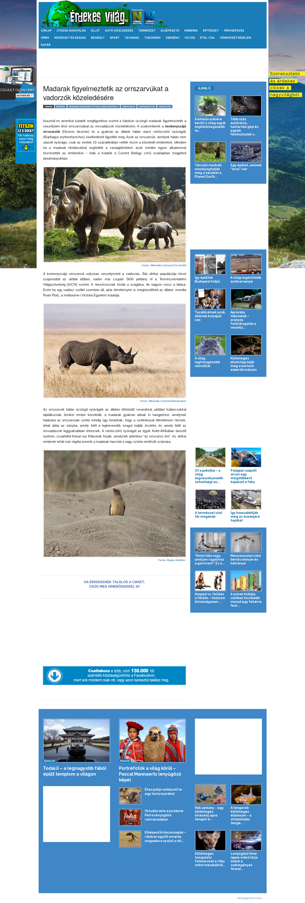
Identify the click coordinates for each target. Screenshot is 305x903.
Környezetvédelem (235, 37)
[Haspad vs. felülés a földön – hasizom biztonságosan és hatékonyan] (210, 580)
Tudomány (152, 37)
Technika (132, 37)
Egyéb (45, 44)
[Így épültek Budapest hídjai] (210, 264)
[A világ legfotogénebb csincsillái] (210, 345)
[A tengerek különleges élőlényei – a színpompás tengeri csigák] (246, 794)
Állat (95, 30)
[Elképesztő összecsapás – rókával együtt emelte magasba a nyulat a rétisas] (130, 839)
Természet (147, 30)
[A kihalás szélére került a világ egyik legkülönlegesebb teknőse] (210, 105)
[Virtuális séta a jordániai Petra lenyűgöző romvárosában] (130, 817)
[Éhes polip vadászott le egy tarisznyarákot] (130, 796)
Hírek (45, 37)
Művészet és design (70, 37)
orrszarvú (128, 106)
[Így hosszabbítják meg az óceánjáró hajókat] (246, 499)
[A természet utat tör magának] (210, 499)
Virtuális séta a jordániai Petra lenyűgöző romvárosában (164, 815)
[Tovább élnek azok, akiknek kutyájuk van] (210, 299)
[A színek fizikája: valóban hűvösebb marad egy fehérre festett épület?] (246, 580)
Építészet (211, 30)
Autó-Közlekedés (119, 30)
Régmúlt (98, 37)
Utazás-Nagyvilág (71, 30)
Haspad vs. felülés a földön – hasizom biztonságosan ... (210, 597)
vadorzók (165, 106)
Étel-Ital (207, 37)
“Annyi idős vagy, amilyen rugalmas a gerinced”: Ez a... (210, 559)
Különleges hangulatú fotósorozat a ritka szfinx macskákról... (210, 859)
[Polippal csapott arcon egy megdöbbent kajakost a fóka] (246, 457)
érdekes (60, 106)
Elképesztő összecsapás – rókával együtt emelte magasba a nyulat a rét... (165, 837)
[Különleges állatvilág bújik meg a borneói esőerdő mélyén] (246, 345)
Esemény (173, 37)
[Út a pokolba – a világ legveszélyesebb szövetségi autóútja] (210, 457)
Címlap (46, 30)
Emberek (191, 30)
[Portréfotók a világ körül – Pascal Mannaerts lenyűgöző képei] (152, 741)
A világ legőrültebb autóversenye (245, 279)
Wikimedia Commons (159, 401)
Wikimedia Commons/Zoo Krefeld (168, 265)
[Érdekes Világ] (153, 13)
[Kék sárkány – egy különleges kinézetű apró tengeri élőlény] (210, 794)
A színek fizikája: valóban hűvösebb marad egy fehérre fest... (246, 599)
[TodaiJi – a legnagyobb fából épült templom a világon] (76, 741)
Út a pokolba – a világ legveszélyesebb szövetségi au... (209, 476)
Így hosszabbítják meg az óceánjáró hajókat (245, 516)
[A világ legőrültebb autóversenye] (246, 264)
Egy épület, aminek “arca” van (246, 167)
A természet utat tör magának (208, 514)
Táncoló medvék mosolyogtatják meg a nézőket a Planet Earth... (208, 170)
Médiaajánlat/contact (249, 898)
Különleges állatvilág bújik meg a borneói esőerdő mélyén (243, 364)
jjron (184, 401)
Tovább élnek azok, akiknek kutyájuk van (210, 316)
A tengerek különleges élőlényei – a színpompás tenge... (241, 815)
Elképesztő (170, 30)
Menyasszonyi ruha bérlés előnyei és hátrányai (245, 559)
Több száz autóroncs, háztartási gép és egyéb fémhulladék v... (244, 126)
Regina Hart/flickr (176, 560)
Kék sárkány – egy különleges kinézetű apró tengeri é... (209, 813)
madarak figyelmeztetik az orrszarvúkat (93, 106)
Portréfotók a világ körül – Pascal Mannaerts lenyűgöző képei (150, 774)
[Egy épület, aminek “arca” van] (246, 151)
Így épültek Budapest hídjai (207, 279)
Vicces (190, 37)
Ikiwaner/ (177, 401)
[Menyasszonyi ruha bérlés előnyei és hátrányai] (246, 542)
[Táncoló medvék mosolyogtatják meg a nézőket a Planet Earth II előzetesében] (210, 151)
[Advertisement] (152, 63)
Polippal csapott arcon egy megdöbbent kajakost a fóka (244, 476)
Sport (114, 37)
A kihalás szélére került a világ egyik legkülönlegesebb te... (210, 124)
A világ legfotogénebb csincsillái (207, 362)
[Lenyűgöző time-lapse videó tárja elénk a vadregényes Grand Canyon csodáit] (246, 840)
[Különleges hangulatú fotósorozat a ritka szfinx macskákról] (210, 840)
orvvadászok (147, 106)
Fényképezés (234, 30)
